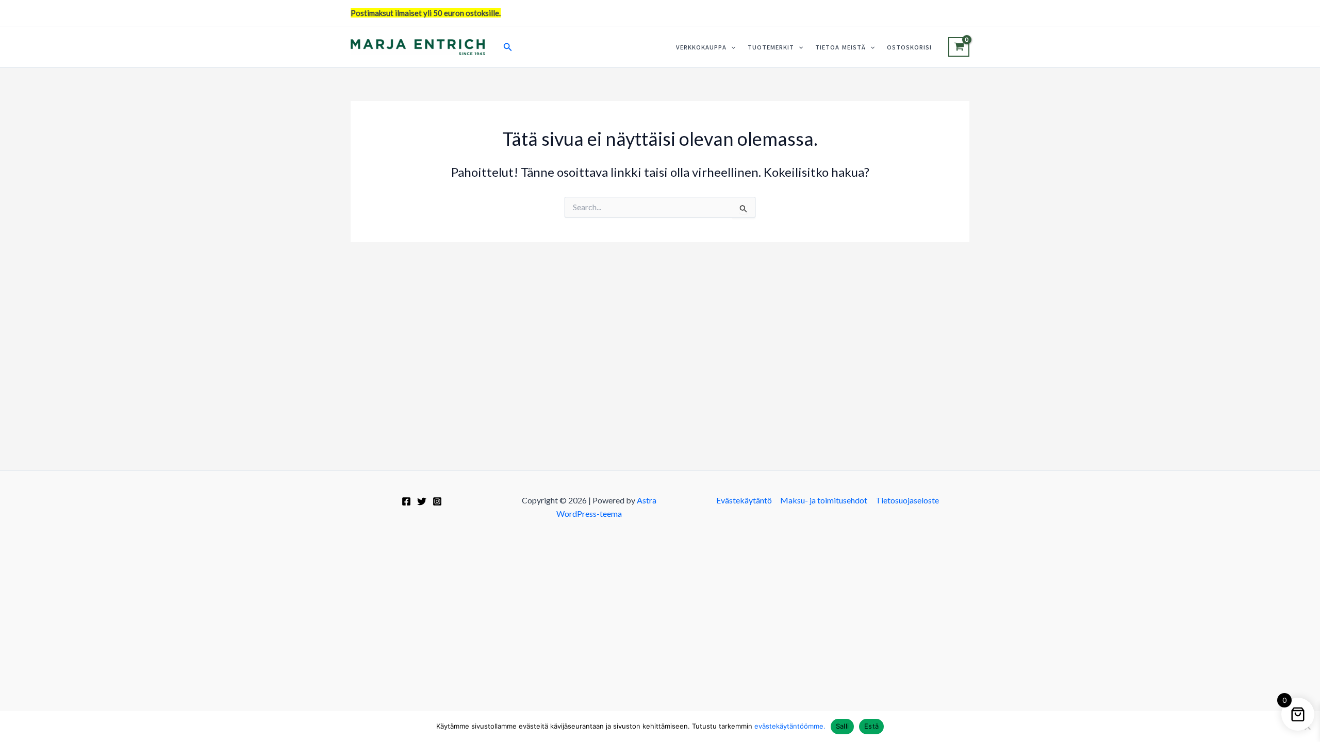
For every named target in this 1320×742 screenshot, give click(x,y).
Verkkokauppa (701, 47)
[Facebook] (406, 501)
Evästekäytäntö (744, 500)
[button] (508, 47)
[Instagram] (437, 501)
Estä (871, 726)
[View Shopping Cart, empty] (958, 47)
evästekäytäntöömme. (790, 726)
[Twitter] (421, 501)
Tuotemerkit (771, 47)
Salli (842, 726)
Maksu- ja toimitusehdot (823, 500)
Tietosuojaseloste (907, 500)
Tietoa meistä (840, 47)
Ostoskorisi (909, 47)
